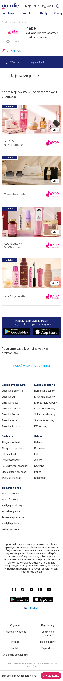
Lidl (36, 454)
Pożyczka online (11, 529)
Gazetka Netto (10, 420)
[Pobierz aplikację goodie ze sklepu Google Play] (19, 601)
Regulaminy (47, 625)
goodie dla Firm (47, 641)
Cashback (7, 13)
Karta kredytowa (11, 511)
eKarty (42, 13)
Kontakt (15, 648)
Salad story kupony (44, 414)
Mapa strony (48, 648)
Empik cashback (11, 460)
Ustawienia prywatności (48, 633)
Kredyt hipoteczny (12, 523)
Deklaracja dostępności (15, 654)
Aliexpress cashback (13, 448)
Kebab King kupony (44, 408)
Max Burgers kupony (45, 402)
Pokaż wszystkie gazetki (31, 366)
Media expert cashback (14, 471)
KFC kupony (40, 426)
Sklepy (38, 436)
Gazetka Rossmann (12, 426)
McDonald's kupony (44, 396)
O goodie (15, 625)
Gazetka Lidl (8, 396)
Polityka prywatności (15, 631)
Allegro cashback (11, 442)
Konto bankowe (10, 493)
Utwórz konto (51, 675)
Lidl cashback (9, 454)
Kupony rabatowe (44, 384)
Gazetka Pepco (10, 402)
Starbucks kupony (44, 420)
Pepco (37, 471)
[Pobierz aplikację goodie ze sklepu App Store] (43, 601)
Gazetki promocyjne (14, 384)
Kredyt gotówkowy (12, 505)
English (34, 607)
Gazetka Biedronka (12, 390)
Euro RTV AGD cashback (15, 466)
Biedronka (40, 448)
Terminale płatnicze (13, 517)
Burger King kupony (45, 390)
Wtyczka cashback (12, 477)
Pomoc (15, 641)
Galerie (38, 442)
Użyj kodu (47, 6)
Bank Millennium (11, 487)
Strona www (15, 50)
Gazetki (26, 13)
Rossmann (40, 477)
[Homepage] (10, 6)
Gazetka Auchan (11, 414)
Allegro (38, 460)
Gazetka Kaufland (11, 408)
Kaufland (39, 466)
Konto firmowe (10, 499)
